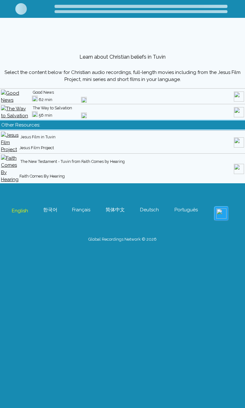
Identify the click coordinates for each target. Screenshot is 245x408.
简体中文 (115, 210)
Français (81, 210)
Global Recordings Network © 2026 (122, 239)
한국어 (50, 210)
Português (186, 210)
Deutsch (149, 210)
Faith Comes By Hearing (42, 176)
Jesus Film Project (36, 147)
